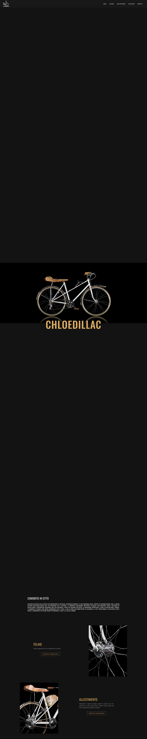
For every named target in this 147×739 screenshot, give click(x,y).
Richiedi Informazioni (51, 654)
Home (104, 4)
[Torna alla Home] (6, 4)
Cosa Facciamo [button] (121, 4)
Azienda (111, 4)
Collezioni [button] (131, 4)
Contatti (140, 4)
